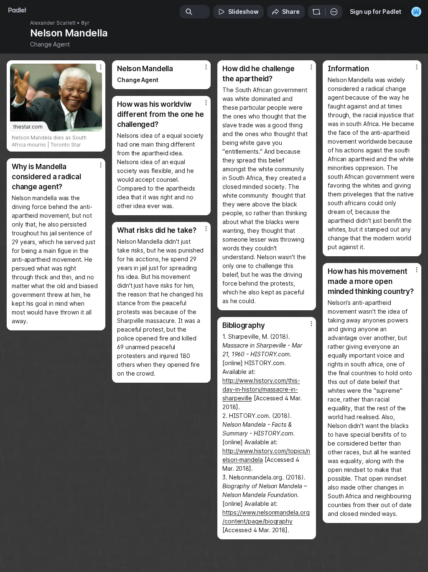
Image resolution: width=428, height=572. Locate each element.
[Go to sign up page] (416, 11)
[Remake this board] (316, 11)
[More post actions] (95, 70)
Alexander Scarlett (53, 23)
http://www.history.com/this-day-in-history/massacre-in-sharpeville (261, 389)
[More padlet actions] (334, 11)
